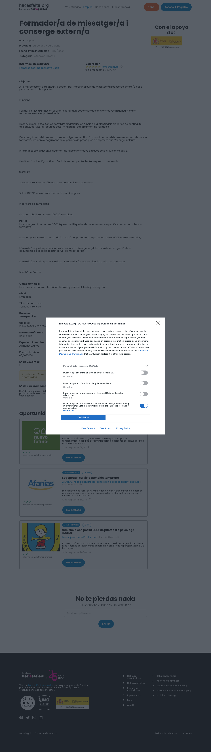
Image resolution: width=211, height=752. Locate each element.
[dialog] (105, 376)
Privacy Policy (123, 428)
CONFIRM (83, 417)
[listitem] (105, 365)
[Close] (159, 324)
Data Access (105, 428)
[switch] (144, 373)
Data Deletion (88, 428)
